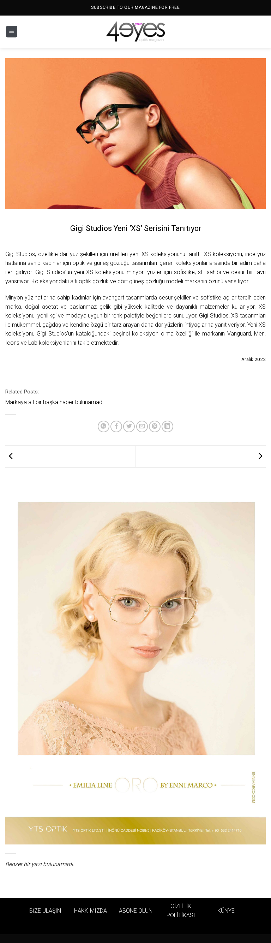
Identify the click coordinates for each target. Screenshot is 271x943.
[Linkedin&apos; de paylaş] (167, 426)
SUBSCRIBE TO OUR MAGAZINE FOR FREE (135, 7)
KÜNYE (226, 910)
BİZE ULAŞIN (45, 910)
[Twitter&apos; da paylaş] (129, 426)
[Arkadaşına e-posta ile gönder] (142, 426)
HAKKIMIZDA (90, 910)
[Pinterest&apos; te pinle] (155, 426)
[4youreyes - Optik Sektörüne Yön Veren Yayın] (135, 32)
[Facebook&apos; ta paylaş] (116, 426)
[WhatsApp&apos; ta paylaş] (103, 426)
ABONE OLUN (135, 910)
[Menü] (11, 31)
